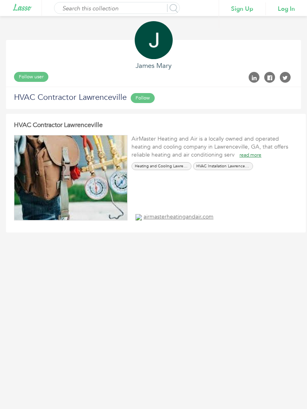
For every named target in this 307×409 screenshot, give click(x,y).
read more (250, 155)
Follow (143, 98)
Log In (286, 9)
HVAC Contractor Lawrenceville (58, 125)
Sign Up (242, 9)
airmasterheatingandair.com (178, 216)
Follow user (31, 76)
